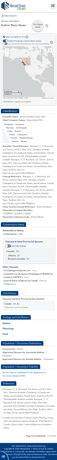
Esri (52, 98)
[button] (7, 50)
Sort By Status (19, 245)
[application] (28, 72)
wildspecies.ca (9, 284)
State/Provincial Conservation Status (24, 41)
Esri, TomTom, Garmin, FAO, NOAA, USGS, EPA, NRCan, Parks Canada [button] (22, 98)
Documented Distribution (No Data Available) (28, 43)
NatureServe (24, 448)
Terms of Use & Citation (42, 448)
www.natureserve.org (36, 446)
